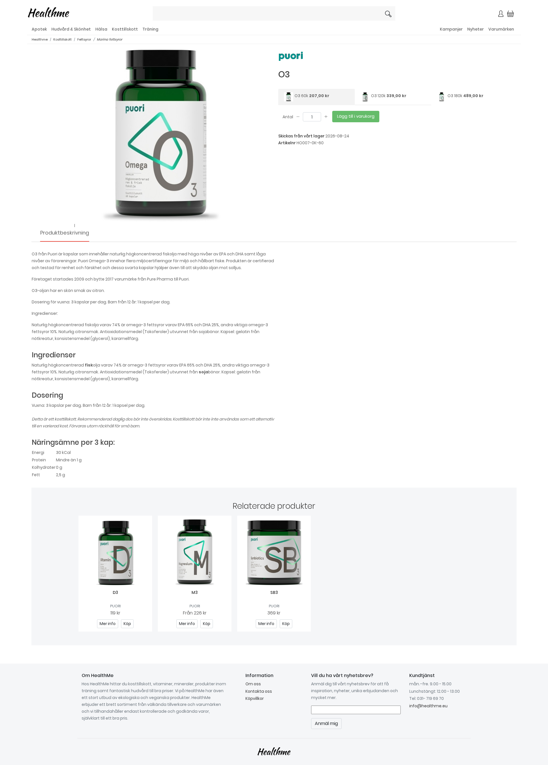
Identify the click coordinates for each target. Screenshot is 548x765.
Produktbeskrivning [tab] (64, 232)
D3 (115, 592)
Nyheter (475, 29)
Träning (150, 29)
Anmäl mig (326, 723)
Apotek (39, 29)
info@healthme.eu (428, 706)
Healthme (40, 39)
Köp (127, 623)
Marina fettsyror (109, 39)
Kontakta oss (258, 691)
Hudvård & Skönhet (71, 29)
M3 (195, 592)
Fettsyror (84, 39)
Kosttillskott (125, 29)
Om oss (253, 684)
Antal (288, 116)
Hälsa (101, 29)
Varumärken (501, 29)
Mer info (108, 623)
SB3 (274, 592)
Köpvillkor (254, 698)
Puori (115, 606)
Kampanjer (451, 29)
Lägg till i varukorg (355, 116)
